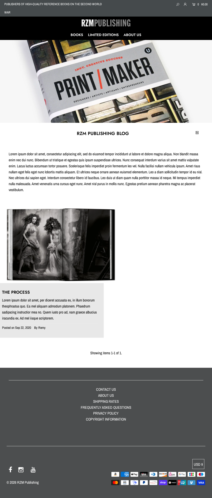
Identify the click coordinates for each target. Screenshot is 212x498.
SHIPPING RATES (106, 401)
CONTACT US (106, 389)
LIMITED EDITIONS (103, 34)
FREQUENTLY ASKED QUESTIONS (106, 407)
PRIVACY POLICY (106, 413)
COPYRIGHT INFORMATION (106, 419)
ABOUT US (132, 34)
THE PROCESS (16, 292)
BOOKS (77, 34)
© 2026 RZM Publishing (23, 482)
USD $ (198, 464)
